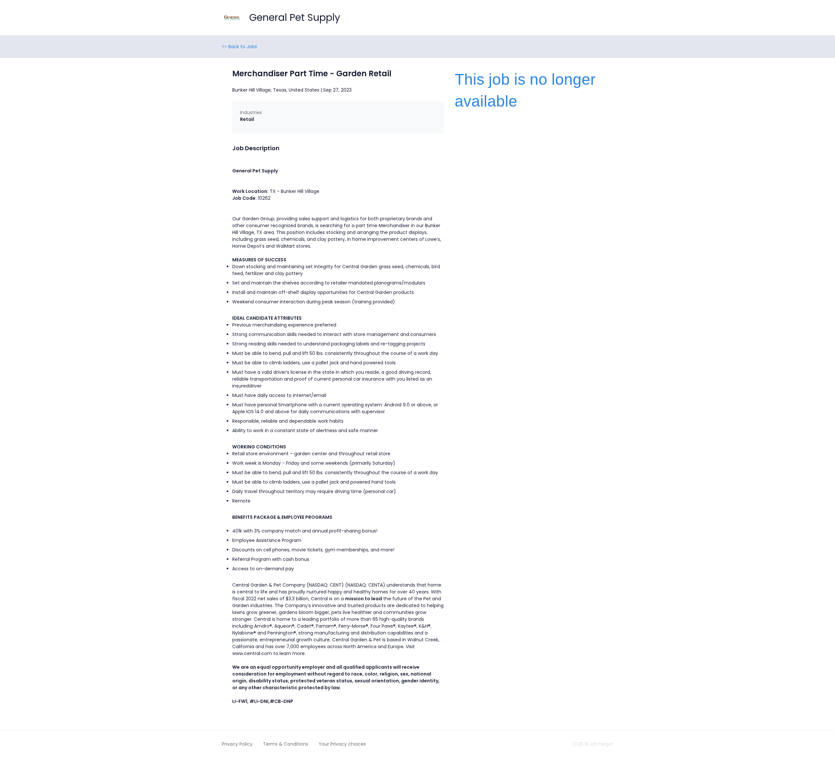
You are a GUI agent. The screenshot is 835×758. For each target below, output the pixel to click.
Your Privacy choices (342, 744)
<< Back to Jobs (239, 46)
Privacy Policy (237, 744)
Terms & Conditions (285, 744)
